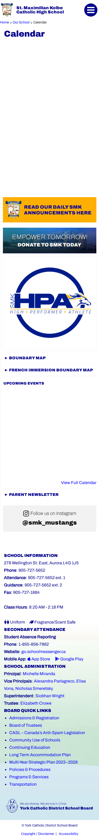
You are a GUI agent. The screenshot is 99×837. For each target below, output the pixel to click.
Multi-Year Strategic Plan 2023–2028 (43, 762)
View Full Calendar (78, 482)
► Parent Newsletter (31, 494)
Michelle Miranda (39, 673)
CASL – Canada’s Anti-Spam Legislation (47, 732)
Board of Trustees (25, 725)
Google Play (71, 659)
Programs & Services (29, 777)
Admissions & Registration (34, 718)
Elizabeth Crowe (35, 703)
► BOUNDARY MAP (25, 358)
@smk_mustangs (49, 522)
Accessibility (68, 834)
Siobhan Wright (49, 696)
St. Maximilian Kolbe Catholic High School (40, 10)
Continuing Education (29, 747)
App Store (40, 659)
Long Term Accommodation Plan (40, 755)
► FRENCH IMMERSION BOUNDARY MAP (48, 370)
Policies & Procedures (29, 769)
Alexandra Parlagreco (54, 681)
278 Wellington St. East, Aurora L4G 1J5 (41, 563)
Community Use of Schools (34, 740)
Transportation (23, 784)
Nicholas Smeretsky (34, 688)
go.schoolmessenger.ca (43, 651)
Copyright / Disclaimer (37, 834)
